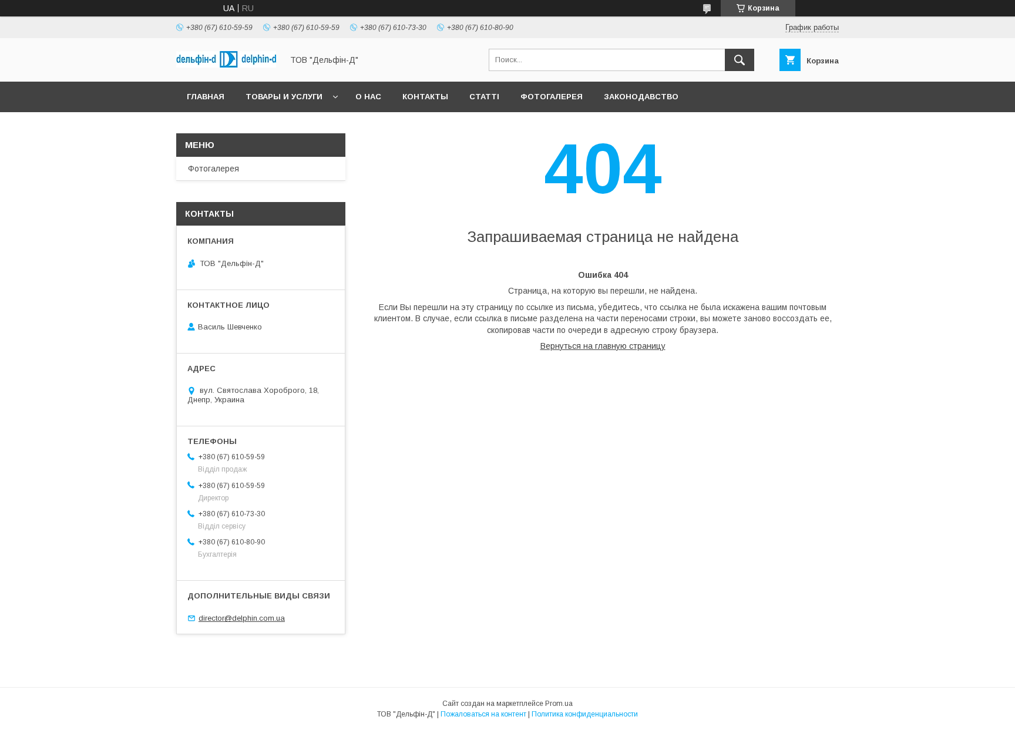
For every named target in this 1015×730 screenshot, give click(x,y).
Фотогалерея (551, 96)
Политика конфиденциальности (585, 714)
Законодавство (641, 96)
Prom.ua (559, 703)
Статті (484, 96)
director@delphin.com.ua (242, 618)
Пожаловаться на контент (483, 714)
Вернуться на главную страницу (603, 346)
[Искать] (739, 60)
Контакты (425, 96)
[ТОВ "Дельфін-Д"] (226, 64)
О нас (368, 96)
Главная (205, 96)
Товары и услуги (284, 96)
